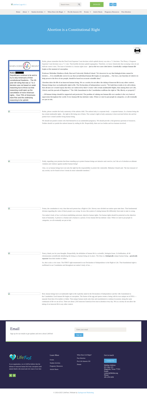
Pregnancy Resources (112, 12)
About (25, 12)
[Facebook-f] (111, 4)
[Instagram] (114, 4)
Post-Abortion (126, 12)
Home (18, 12)
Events (86, 12)
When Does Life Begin (55, 12)
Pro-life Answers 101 (75, 12)
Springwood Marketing (86, 392)
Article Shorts (97, 12)
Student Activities (37, 12)
